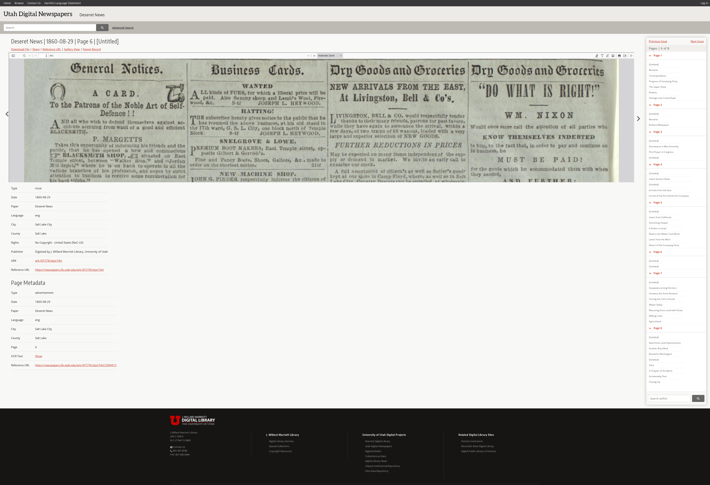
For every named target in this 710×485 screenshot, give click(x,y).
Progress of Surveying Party (663, 81)
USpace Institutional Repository (382, 466)
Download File (20, 49)
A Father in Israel (657, 228)
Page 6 (658, 252)
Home (7, 3)
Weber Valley (655, 304)
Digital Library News (376, 461)
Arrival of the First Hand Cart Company (669, 195)
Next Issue (697, 41)
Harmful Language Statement (62, 3)
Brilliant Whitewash (659, 125)
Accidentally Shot (658, 376)
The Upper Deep (657, 86)
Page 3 (658, 132)
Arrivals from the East (660, 190)
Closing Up (654, 381)
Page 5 (658, 202)
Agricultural (655, 321)
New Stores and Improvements (665, 342)
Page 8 (658, 328)
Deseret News (92, 14)
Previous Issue (658, 41)
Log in (704, 3)
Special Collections (279, 446)
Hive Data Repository (376, 471)
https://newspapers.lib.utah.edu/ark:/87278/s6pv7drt (69, 270)
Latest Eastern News (659, 179)
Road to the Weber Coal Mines (664, 233)
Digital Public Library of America (478, 451)
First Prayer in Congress (661, 152)
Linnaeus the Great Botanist (663, 293)
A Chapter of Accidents (660, 370)
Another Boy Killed (658, 348)
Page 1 (658, 55)
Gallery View (72, 49)
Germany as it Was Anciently (663, 146)
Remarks (653, 70)
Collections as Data (375, 456)
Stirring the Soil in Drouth (662, 299)
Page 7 (658, 273)
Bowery (653, 92)
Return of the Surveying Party (664, 245)
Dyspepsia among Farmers (663, 287)
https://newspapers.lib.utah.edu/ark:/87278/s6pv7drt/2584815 (75, 365)
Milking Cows (655, 315)
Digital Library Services (281, 441)
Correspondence (657, 75)
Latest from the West (659, 239)
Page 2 (658, 105)
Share (36, 49)
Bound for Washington (660, 354)
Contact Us (34, 3)
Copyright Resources (280, 451)
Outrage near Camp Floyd (662, 98)
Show (38, 356)
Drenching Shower (658, 222)
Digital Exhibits (373, 451)
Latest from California (660, 217)
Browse (19, 3)
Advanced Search (123, 27)
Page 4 (658, 164)
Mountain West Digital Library (477, 446)
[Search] (102, 27)
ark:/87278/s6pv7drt (48, 260)
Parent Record (92, 49)
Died (651, 365)
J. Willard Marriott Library (183, 432)
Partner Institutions (472, 441)
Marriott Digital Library (377, 441)
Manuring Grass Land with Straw (665, 310)
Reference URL (52, 49)
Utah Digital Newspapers (378, 446)
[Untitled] (654, 64)
